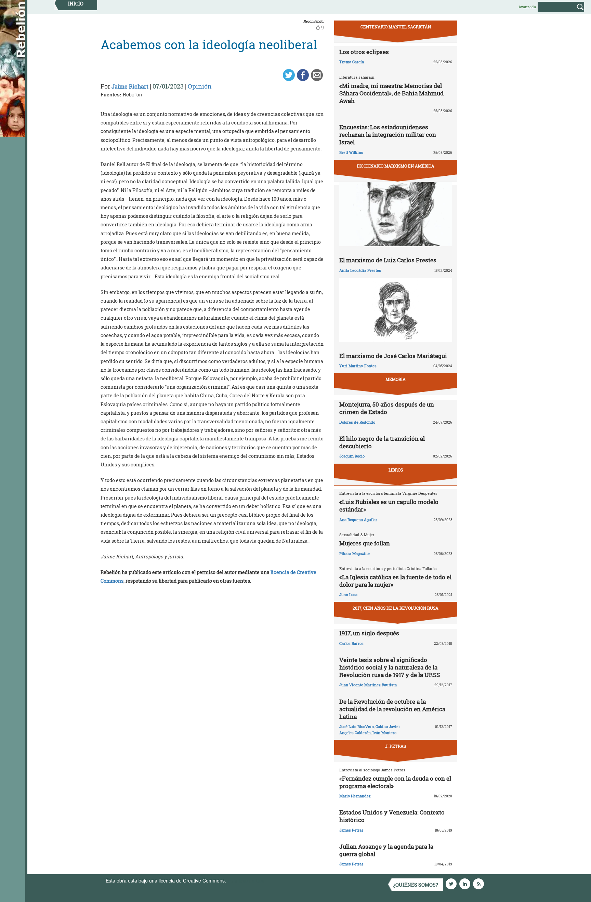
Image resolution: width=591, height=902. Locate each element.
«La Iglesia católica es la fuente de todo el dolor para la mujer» (395, 580)
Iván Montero (384, 732)
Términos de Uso (245, 880)
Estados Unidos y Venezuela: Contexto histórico (392, 816)
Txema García (351, 61)
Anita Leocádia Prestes (360, 270)
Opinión (200, 86)
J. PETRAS (395, 746)
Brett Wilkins (351, 152)
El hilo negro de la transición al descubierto (382, 442)
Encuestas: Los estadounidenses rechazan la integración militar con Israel (387, 134)
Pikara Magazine (354, 553)
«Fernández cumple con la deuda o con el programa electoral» (395, 782)
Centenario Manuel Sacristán (395, 26)
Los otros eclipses (364, 52)
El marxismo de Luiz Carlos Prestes (387, 260)
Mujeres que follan (364, 543)
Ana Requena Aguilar (358, 519)
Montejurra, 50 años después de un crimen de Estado (386, 408)
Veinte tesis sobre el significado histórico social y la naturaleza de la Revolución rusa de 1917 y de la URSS (389, 667)
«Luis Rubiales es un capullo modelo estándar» (388, 505)
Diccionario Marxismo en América (395, 166)
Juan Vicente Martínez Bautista (368, 684)
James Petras (351, 830)
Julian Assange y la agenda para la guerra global (386, 850)
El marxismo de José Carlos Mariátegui (393, 356)
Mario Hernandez (355, 795)
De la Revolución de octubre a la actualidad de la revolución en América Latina (392, 709)
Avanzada (527, 6)
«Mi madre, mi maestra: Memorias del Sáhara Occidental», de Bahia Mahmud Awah (391, 93)
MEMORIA (395, 379)
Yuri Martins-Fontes (358, 365)
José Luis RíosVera (356, 726)
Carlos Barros (351, 643)
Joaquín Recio (352, 456)
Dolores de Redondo (357, 422)
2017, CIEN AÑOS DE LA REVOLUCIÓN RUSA (395, 608)
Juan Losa (348, 594)
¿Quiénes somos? (415, 884)
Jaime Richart (129, 86)
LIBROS (396, 470)
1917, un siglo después (369, 633)
